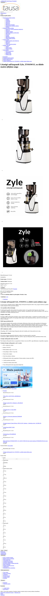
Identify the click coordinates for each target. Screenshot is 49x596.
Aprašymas (5, 299)
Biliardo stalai (8, 53)
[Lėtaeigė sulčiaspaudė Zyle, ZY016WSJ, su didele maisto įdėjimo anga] (25, 449)
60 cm (4, 513)
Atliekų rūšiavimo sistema (11, 44)
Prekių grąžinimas (6, 564)
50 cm (4, 532)
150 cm (4, 495)
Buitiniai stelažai (9, 48)
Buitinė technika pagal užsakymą (12, 40)
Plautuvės (8, 43)
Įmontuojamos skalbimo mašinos (12, 25)
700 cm (4, 543)
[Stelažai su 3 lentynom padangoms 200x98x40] (25, 414)
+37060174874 (4, 1)
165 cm (4, 503)
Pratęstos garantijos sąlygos (8, 565)
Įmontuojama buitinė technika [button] (9, 17)
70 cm (4, 539)
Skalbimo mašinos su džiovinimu (12, 32)
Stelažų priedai (9, 47)
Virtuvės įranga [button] (6, 39)
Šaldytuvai (8, 22)
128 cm (4, 485)
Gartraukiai (8, 21)
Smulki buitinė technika (10, 38)
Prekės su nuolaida (7, 573)
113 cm (4, 474)
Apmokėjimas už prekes (8, 561)
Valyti (2, 550)
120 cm (4, 481)
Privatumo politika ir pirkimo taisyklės (10, 563)
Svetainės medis (6, 577)
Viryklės (7, 35)
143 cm (4, 492)
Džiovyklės (8, 33)
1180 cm (5, 478)
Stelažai (7, 46)
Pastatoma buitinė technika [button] (8, 28)
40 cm (4, 529)
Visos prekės (14, 388)
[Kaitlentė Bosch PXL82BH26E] (25, 431)
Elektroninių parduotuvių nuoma (7, 592)
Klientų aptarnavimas (5, 570)
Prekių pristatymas (6, 559)
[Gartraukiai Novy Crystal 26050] (25, 407)
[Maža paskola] (16, 387)
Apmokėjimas (3, 552)
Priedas (4, 466)
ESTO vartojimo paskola (8, 557)
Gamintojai (5, 574)
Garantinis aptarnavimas (8, 562)
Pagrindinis (5, 462)
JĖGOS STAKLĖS (10, 51)
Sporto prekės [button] (6, 49)
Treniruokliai (8, 52)
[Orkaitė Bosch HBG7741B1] (3, 426)
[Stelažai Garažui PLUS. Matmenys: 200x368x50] (25, 400)
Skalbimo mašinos (9, 31)
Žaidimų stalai (8, 54)
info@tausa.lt (9, 1)
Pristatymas (3, 551)
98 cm (4, 520)
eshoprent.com (17, 592)
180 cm (4, 506)
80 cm (4, 547)
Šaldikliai (7, 27)
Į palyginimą (3, 277)
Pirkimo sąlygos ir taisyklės (8, 558)
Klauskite (15, 288)
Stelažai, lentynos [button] (6, 45)
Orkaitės (7, 19)
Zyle (7, 296)
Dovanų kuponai (6, 575)
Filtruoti (5, 550)
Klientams (3, 580)
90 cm (4, 517)
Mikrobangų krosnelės (10, 24)
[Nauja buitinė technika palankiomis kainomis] (11, 10)
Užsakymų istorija (6, 583)
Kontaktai (15, 1)
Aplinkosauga (3, 554)
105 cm (4, 470)
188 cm (4, 510)
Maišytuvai (8, 41)
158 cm (4, 499)
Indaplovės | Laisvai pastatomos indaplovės (14, 29)
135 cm (4, 488)
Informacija (3, 555)
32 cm (4, 525)
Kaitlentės (8, 20)
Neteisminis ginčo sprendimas (9, 567)
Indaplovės (8, 23)
